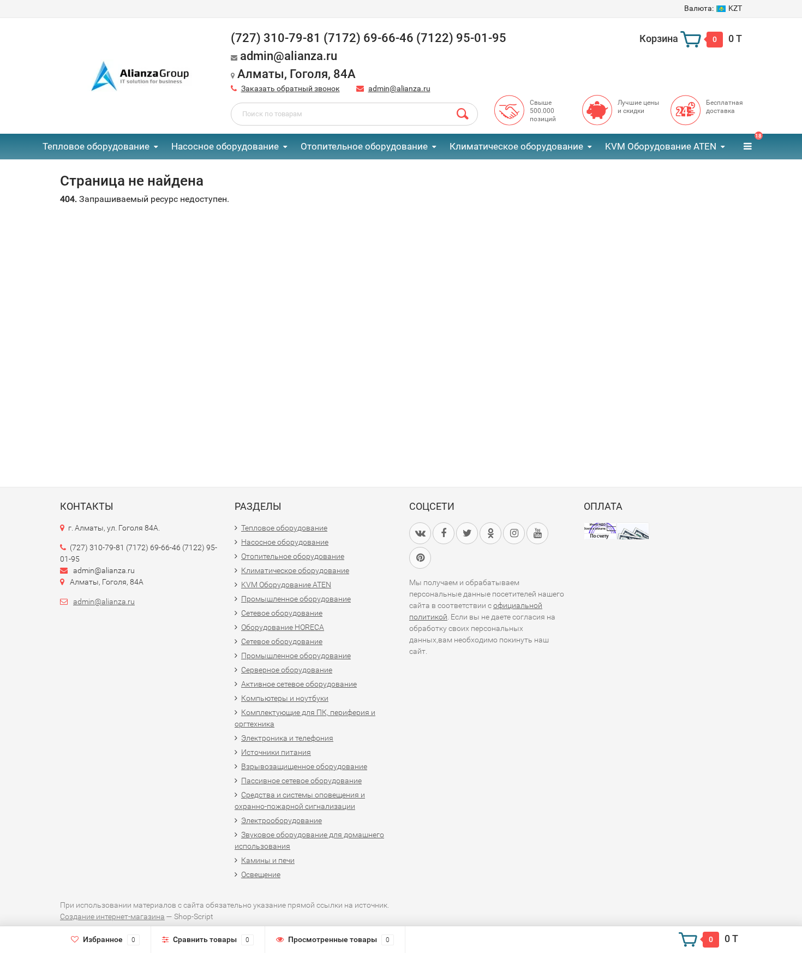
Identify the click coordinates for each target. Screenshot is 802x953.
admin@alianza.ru (399, 88)
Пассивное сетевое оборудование (301, 780)
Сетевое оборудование (281, 613)
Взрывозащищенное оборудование (304, 766)
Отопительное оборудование (364, 146)
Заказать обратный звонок (290, 88)
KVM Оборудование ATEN (660, 146)
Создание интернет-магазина (112, 916)
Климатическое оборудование (516, 146)
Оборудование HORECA (282, 627)
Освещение (260, 874)
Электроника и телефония (287, 738)
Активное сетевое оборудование (299, 684)
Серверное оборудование (286, 669)
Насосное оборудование (225, 146)
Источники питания (276, 752)
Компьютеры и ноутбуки (284, 698)
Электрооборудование (281, 820)
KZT (713, 8)
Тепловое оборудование (96, 146)
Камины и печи (268, 860)
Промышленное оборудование (296, 598)
